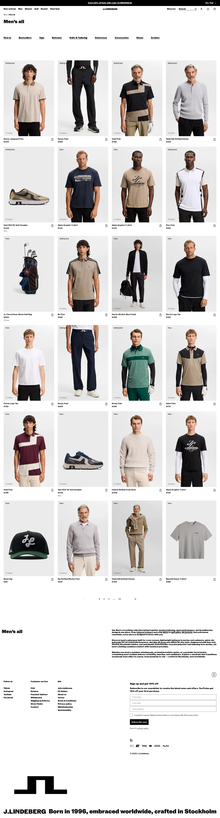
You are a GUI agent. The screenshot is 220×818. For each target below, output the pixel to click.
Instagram (8, 691)
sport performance (185, 630)
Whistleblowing (65, 707)
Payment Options (39, 695)
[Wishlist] (208, 9)
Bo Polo (61, 314)
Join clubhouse (65, 688)
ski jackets (187, 632)
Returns (34, 691)
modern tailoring (167, 630)
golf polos (176, 632)
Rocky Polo (117, 403)
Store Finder (37, 704)
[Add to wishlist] (51, 63)
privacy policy (142, 728)
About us (62, 695)
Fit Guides (62, 691)
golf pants (117, 642)
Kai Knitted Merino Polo (69, 579)
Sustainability (64, 710)
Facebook (8, 698)
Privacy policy (65, 704)
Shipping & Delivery (40, 701)
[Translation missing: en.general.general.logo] (110, 9)
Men (5, 15)
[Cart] (214, 9)
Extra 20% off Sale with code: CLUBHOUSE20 (110, 3)
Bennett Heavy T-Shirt (176, 579)
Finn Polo (170, 225)
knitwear (176, 640)
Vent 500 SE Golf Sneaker (16, 225)
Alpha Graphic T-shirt (68, 225)
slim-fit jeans (159, 642)
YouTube (8, 695)
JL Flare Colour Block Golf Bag (18, 314)
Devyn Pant (63, 139)
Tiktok (7, 688)
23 (120, 599)
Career (61, 698)
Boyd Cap (8, 579)
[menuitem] (10, 9)
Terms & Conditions (67, 701)
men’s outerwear (129, 640)
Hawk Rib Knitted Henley (177, 139)
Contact (35, 707)
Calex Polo (171, 403)
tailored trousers (144, 632)
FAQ (33, 688)
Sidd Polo (116, 139)
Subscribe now (139, 722)
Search (182, 9)
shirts (166, 632)
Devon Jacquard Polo (13, 139)
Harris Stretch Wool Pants (124, 314)
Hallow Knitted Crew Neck (124, 489)
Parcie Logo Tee (173, 314)
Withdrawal (36, 698)
